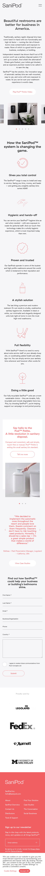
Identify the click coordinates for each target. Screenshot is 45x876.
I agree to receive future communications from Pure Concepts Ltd (24, 664)
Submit (13, 673)
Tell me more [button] (22, 454)
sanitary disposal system (29, 57)
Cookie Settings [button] (10, 871)
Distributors (10, 813)
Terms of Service (16, 851)
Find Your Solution (31, 800)
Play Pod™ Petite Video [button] (22, 92)
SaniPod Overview (12, 805)
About (7, 800)
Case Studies (29, 805)
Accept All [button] (24, 871)
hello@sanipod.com (13, 794)
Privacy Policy (35, 849)
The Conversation (31, 809)
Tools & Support (11, 818)
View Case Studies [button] (22, 563)
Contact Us (9, 809)
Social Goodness (30, 813)
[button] (5, 529)
